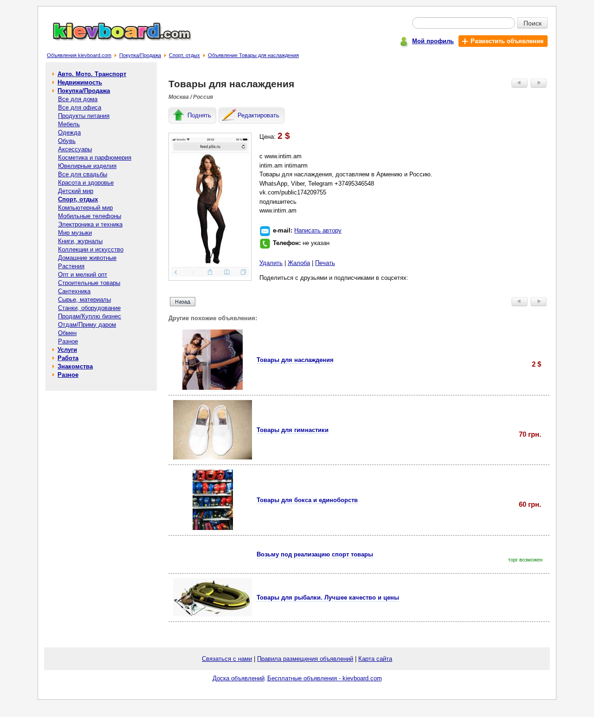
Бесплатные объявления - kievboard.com (324, 678)
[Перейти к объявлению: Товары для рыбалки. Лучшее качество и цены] (212, 614)
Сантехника (74, 291)
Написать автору (318, 230)
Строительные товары (89, 282)
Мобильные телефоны (89, 216)
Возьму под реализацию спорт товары (315, 554)
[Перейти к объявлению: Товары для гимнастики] (212, 457)
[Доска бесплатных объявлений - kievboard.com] (116, 38)
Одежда (69, 132)
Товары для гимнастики (293, 429)
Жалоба (299, 262)
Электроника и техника (90, 224)
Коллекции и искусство (90, 249)
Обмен (67, 332)
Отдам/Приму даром (87, 324)
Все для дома (77, 99)
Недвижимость (80, 82)
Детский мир (75, 190)
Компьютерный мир (85, 207)
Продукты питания (84, 115)
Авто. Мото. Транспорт (92, 74)
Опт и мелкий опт (82, 274)
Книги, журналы (80, 241)
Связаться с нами (227, 658)
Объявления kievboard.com (79, 55)
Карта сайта (375, 658)
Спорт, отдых (184, 55)
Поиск (532, 22)
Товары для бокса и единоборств (307, 500)
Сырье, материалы (84, 299)
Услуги (67, 349)
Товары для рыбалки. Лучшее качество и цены (328, 597)
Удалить (271, 262)
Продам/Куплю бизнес (89, 316)
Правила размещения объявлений (305, 658)
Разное (68, 341)
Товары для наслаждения (295, 359)
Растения (71, 266)
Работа (68, 358)
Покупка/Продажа (140, 55)
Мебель (69, 124)
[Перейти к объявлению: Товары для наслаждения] (212, 387)
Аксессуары (75, 149)
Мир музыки (75, 232)
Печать (325, 262)
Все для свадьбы (82, 174)
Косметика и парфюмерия (94, 157)
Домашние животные (87, 257)
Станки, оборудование (89, 307)
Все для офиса (79, 107)
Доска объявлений (239, 678)
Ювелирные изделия (87, 165)
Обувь (67, 140)
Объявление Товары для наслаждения (253, 55)
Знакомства (75, 366)
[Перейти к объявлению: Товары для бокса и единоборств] (213, 527)
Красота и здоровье (86, 182)
